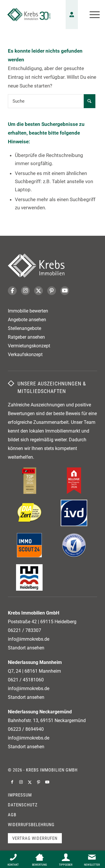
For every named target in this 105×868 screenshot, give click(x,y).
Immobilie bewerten (28, 311)
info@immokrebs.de (28, 639)
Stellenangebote (24, 328)
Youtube (64, 290)
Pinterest (51, 290)
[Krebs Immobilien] (28, 14)
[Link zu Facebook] (12, 782)
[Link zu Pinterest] (38, 782)
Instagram (25, 290)
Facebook (12, 290)
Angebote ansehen (27, 319)
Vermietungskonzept (29, 346)
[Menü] (92, 14)
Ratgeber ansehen (26, 337)
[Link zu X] (29, 782)
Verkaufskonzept (25, 354)
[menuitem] (92, 14)
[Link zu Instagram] (21, 782)
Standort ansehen (26, 648)
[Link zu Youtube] (47, 782)
